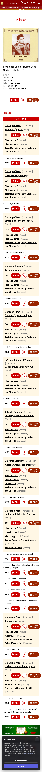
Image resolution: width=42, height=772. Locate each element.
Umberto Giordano (15, 460)
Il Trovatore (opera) (15, 175)
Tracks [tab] (7, 112)
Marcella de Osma (13, 547)
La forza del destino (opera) (20, 514)
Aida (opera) (11, 621)
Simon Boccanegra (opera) (19, 220)
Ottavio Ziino (11, 532)
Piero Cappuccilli (13, 536)
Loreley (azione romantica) (19, 415)
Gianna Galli (10, 483)
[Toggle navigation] (38, 3)
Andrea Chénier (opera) (17, 464)
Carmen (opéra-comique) (18, 315)
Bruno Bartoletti (12, 684)
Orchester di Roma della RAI (18, 688)
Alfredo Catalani (13, 412)
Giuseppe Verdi (13, 125)
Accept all (21, 766)
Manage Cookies (21, 760)
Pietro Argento (12, 144)
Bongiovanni (14, 83)
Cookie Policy (28, 753)
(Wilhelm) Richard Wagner (19, 360)
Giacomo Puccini (14, 266)
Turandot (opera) (14, 270)
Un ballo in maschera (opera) (20, 666)
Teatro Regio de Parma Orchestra (21, 540)
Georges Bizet (12, 312)
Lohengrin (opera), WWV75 (19, 366)
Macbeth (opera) (14, 129)
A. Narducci (10, 636)
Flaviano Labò (10, 70)
